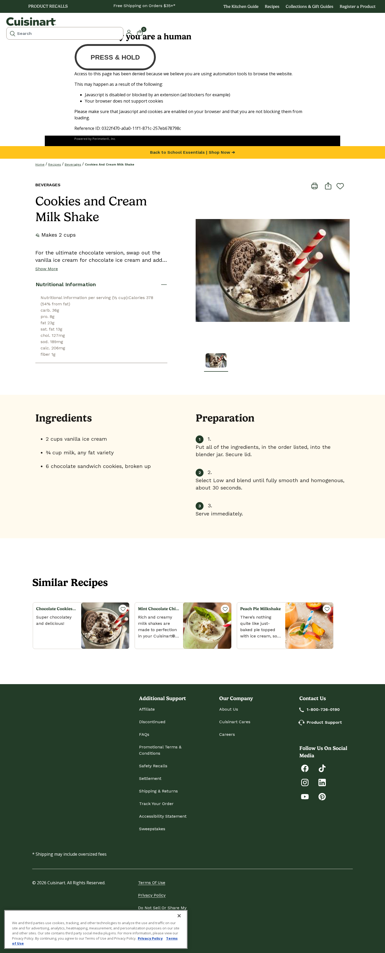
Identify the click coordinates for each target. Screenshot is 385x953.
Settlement (150, 778)
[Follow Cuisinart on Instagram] (305, 782)
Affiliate (147, 709)
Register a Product (358, 6)
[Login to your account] (128, 32)
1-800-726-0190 (323, 709)
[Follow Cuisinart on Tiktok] (322, 767)
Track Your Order (156, 803)
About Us (228, 709)
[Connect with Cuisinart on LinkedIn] (322, 782)
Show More (46, 268)
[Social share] (328, 185)
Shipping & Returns (158, 791)
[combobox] (64, 33)
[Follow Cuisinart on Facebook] (305, 767)
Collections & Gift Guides (309, 6)
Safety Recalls (153, 765)
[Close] (179, 916)
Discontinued (152, 721)
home (40, 164)
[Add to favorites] (340, 186)
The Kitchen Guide (240, 6)
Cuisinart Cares (234, 721)
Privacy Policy (152, 895)
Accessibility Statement (162, 816)
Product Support (324, 722)
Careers (227, 734)
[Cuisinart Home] (31, 21)
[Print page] (314, 185)
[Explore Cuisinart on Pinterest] (322, 796)
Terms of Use (151, 882)
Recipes (272, 6)
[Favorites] (123, 609)
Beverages (73, 164)
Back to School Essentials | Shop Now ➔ (192, 152)
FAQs (144, 734)
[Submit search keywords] (12, 33)
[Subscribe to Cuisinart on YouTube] (305, 796)
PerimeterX (100, 139)
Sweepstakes (152, 828)
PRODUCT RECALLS (48, 6)
